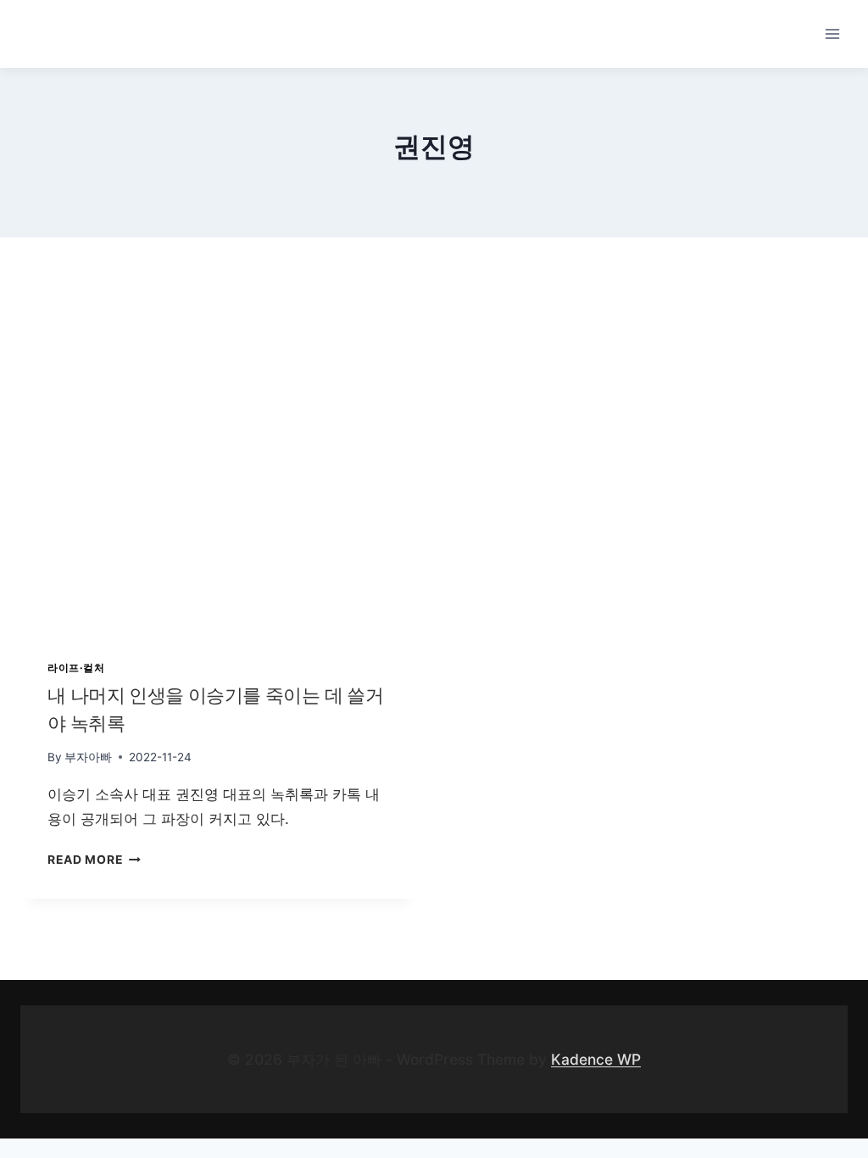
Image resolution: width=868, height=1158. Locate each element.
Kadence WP (596, 1059)
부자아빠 (88, 757)
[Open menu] (832, 33)
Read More (91, 859)
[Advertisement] (434, 424)
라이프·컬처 (76, 667)
